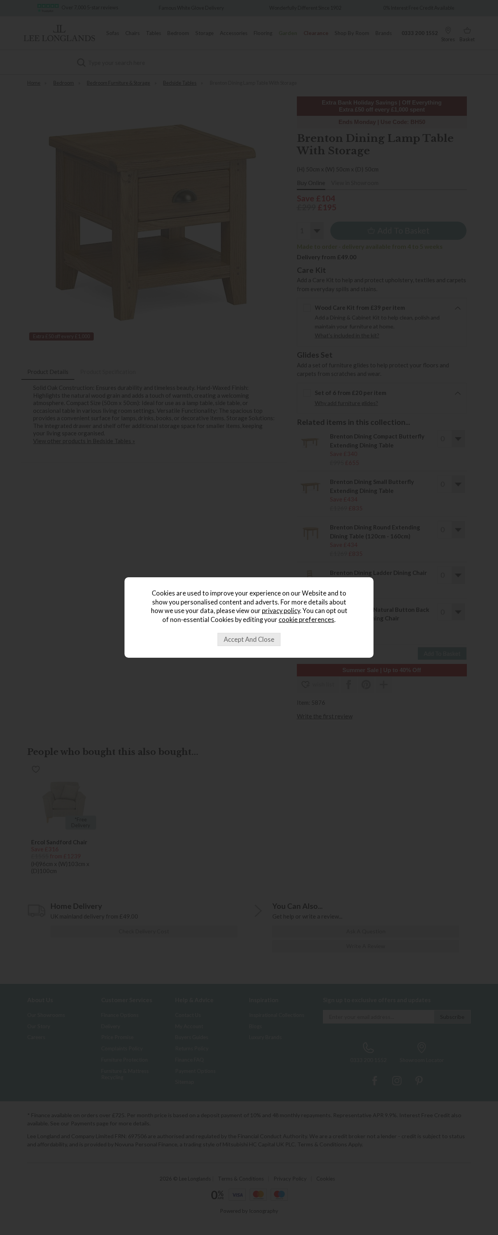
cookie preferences (306, 620)
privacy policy (281, 611)
